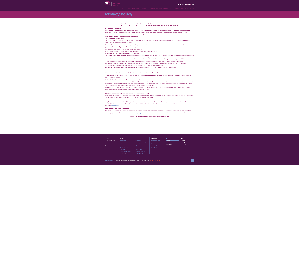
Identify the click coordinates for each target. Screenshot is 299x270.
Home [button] (123, 8)
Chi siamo (107, 138)
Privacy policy (169, 144)
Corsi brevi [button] (144, 8)
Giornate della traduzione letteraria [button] (159, 8)
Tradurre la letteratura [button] (133, 8)
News (186, 8)
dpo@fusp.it (137, 113)
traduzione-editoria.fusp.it (166, 34)
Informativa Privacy (155, 160)
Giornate (107, 142)
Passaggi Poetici (179, 8)
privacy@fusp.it (115, 105)
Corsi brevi (107, 145)
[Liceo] (112, 2)
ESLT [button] (171, 8)
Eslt (106, 144)
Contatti (192, 8)
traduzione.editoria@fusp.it (126, 151)
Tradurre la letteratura (110, 140)
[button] (177, 4)
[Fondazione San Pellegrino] (192, 4)
